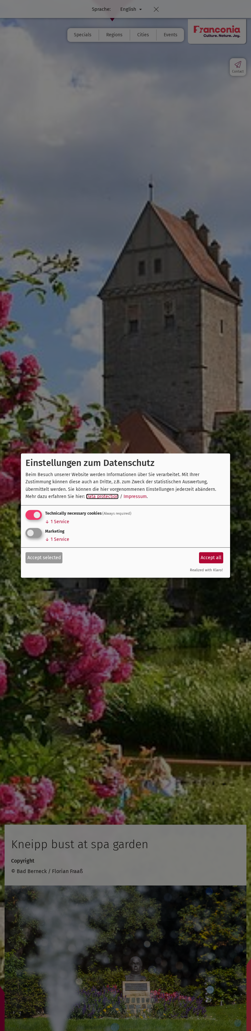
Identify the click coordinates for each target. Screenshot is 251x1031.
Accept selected (44, 557)
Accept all (211, 557)
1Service (57, 521)
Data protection (102, 496)
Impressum (135, 496)
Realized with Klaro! (206, 570)
